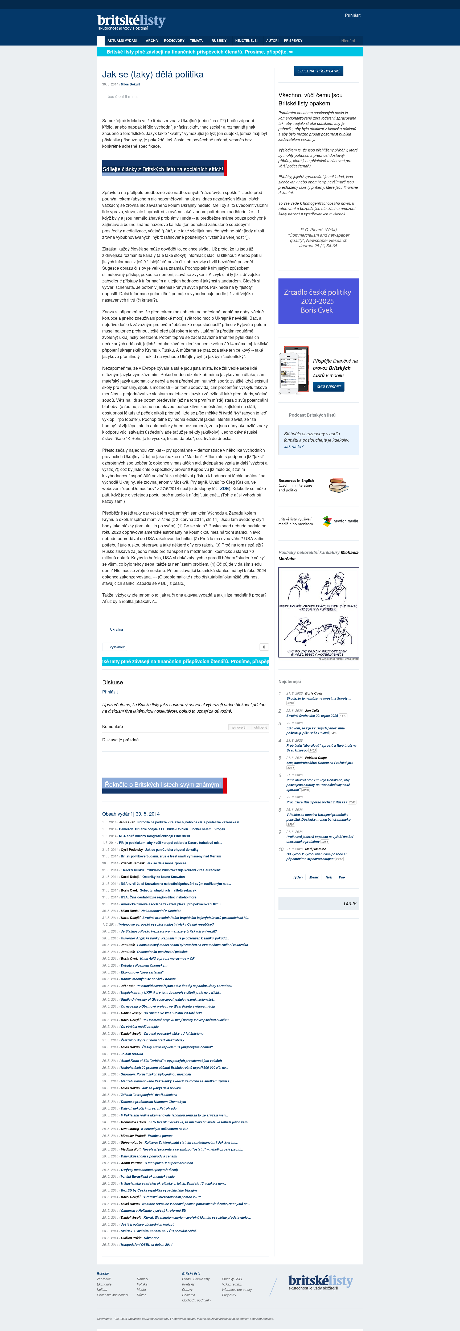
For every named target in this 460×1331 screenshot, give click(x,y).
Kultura (102, 1289)
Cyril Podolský (132, 849)
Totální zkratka (132, 1054)
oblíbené (260, 727)
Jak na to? (293, 446)
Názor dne (151, 1238)
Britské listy (134, 22)
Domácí (142, 1278)
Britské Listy (321, 1283)
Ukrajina (116, 629)
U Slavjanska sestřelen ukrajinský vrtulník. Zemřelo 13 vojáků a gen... (173, 1183)
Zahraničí (103, 1278)
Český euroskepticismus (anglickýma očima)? (177, 1047)
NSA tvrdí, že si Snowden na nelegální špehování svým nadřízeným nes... (176, 883)
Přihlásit (352, 15)
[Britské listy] (164, 169)
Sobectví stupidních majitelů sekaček (168, 890)
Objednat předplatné (319, 70)
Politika (142, 1284)
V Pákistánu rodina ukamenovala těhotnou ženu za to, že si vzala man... (174, 1115)
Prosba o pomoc (160, 1135)
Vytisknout (117, 646)
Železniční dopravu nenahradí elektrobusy (152, 1040)
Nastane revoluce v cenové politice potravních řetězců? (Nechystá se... (196, 1204)
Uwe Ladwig (130, 1129)
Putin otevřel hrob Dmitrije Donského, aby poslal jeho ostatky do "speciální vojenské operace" (318, 785)
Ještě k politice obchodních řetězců (147, 1224)
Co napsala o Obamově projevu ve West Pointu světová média (168, 1006)
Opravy (187, 1289)
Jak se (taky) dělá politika (161, 1088)
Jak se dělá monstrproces (167, 863)
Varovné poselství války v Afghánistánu (173, 1033)
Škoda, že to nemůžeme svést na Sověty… (318, 700)
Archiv (152, 40)
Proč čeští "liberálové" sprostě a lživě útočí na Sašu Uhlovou (321, 748)
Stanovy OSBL (232, 1278)
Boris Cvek (129, 890)
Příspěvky (293, 40)
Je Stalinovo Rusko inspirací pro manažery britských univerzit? (169, 931)
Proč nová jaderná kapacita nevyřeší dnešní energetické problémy (319, 839)
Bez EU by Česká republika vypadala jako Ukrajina (159, 1190)
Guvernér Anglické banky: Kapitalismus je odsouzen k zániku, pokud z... (175, 938)
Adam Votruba (131, 1163)
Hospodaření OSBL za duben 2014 (146, 1244)
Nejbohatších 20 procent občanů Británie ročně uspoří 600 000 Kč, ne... (174, 1067)
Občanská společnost (112, 1294)
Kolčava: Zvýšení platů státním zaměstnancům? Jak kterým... (191, 1142)
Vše (342, 877)
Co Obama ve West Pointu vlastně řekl (172, 1013)
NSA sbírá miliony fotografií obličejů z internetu (154, 835)
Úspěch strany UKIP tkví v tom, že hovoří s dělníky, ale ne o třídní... (171, 992)
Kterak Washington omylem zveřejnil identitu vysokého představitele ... (197, 1217)
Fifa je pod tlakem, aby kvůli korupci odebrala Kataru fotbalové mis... (170, 842)
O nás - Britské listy (196, 1278)
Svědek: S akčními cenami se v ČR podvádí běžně (158, 1231)
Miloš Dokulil (130, 84)
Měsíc (314, 877)
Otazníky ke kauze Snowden (163, 876)
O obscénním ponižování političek (162, 952)
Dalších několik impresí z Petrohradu (148, 1108)
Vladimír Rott (131, 1149)
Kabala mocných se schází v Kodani (148, 979)
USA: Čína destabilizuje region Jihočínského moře (158, 897)
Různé (141, 1294)
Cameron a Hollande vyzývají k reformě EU (153, 1210)
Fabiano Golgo (316, 757)
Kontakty (188, 1284)
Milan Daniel (130, 911)
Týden (298, 877)
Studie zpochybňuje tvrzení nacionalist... (168, 999)
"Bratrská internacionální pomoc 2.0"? (171, 1197)
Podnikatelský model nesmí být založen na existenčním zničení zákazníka (192, 945)
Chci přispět (329, 386)
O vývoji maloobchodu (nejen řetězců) (149, 1170)
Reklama (188, 1294)
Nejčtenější (289, 681)
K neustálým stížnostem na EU (164, 1129)
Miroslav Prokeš (133, 1135)
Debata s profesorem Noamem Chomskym (153, 1101)
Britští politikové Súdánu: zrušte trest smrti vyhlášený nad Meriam (171, 856)
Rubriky (219, 40)
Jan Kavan (127, 822)
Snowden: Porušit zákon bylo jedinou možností (156, 1074)
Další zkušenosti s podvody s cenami (149, 1156)
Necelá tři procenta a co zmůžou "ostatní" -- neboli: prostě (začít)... (193, 1149)
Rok (329, 877)
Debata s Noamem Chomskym (144, 965)
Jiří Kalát (127, 986)
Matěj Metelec (315, 849)
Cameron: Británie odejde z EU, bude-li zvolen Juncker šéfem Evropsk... (173, 829)
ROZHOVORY (174, 40)
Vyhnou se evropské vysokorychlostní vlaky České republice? (166, 924)
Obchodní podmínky (196, 1300)
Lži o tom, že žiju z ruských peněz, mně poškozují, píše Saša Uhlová (315, 730)
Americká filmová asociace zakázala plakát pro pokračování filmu (172, 904)
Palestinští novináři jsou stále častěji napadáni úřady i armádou (184, 986)
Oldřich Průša (131, 1238)
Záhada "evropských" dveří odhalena (149, 1094)
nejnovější (239, 727)
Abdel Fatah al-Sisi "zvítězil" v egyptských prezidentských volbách (171, 1060)
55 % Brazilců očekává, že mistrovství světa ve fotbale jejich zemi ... (200, 1122)
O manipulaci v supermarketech (169, 1163)
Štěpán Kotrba (131, 1142)
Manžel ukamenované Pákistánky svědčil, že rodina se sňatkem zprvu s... (176, 1081)
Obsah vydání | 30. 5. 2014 (131, 813)
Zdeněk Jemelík (133, 863)
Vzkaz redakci (232, 1284)
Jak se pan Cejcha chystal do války (172, 849)
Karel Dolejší (130, 876)
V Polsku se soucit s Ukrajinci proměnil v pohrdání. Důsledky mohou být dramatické (318, 819)
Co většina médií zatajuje (140, 1026)
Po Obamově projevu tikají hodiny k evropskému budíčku (185, 1020)
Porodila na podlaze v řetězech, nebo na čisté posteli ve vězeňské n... (189, 822)
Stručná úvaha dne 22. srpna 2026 (316, 715)
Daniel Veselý (131, 1013)
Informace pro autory (237, 1289)
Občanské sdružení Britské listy (148, 1319)
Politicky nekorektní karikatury (318, 555)
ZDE (224, 488)
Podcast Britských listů (312, 415)
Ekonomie (104, 1284)
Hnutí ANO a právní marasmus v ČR (167, 958)
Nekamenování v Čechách (161, 911)
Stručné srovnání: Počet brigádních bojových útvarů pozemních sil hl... (195, 917)
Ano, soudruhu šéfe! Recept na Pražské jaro (319, 765)
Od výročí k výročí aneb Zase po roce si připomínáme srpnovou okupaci (316, 856)
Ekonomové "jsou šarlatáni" (142, 972)
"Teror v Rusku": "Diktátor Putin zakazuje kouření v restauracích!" (171, 870)
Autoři (272, 40)
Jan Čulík (128, 945)
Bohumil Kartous (133, 1122)
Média (141, 1289)
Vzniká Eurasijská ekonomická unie (148, 1176)
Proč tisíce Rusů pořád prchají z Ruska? (320, 802)
